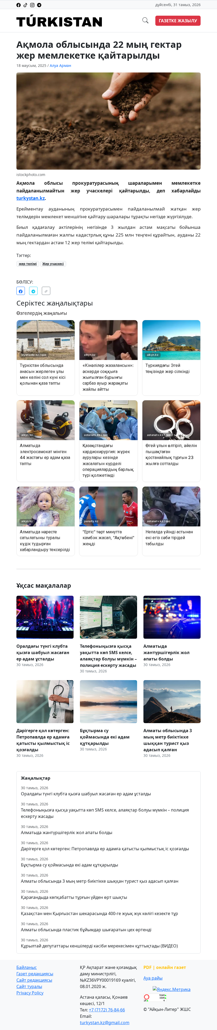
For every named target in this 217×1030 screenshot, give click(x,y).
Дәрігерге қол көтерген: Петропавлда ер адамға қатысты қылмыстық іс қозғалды (105, 849)
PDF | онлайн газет (164, 967)
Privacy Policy (29, 993)
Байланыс (26, 967)
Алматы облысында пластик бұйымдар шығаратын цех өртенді (86, 930)
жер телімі (28, 263)
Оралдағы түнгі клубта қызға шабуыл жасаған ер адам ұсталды (86, 794)
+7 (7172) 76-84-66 (107, 1010)
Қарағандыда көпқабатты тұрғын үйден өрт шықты (74, 897)
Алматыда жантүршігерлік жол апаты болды (66, 832)
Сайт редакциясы (34, 980)
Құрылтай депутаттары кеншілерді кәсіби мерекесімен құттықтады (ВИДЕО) (99, 946)
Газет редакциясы (34, 974)
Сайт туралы (29, 986)
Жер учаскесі (53, 263)
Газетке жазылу (178, 21)
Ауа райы (152, 978)
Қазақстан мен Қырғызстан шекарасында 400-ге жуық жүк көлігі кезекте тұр (99, 913)
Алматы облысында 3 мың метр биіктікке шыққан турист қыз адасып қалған (99, 881)
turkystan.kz (30, 198)
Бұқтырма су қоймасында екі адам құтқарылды (69, 865)
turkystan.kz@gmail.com (104, 1022)
